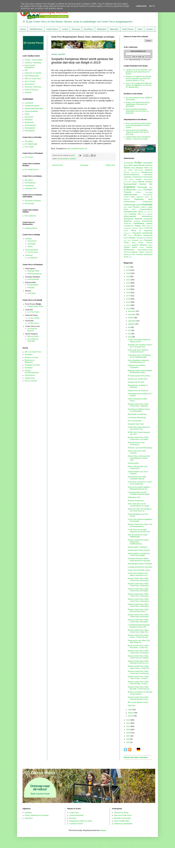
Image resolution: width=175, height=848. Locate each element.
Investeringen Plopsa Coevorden (140, 564)
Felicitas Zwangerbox (136, 501)
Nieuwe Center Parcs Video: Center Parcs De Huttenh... (139, 657)
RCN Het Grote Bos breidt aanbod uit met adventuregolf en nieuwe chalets (138, 125)
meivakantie (147, 219)
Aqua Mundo (139, 165)
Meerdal (138, 219)
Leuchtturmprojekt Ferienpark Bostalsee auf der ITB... (139, 626)
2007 (128, 736)
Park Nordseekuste (34, 274)
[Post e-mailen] (80, 155)
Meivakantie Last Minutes (137, 414)
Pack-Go (149, 226)
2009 (128, 730)
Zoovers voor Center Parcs (138, 379)
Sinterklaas (140, 238)
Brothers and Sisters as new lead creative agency (140, 693)
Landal (65, 29)
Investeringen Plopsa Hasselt (139, 550)
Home (23, 29)
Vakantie (143, 245)
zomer (126, 257)
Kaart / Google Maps (121, 821)
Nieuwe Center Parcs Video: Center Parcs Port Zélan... (138, 621)
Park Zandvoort (30, 216)
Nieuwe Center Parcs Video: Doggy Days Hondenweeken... (138, 542)
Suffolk (141, 240)
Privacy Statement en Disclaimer (37, 815)
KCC (134, 209)
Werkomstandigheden (131, 252)
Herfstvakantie (30, 128)
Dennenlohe (128, 181)
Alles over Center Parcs (123, 815)
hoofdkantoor (147, 202)
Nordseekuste (147, 221)
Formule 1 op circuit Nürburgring (140, 448)
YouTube (139, 254)
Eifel (150, 184)
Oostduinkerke (129, 226)
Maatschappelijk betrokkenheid (138, 216)
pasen (141, 228)
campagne (128, 177)
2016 (128, 299)
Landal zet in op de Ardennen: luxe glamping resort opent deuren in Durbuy (139, 72)
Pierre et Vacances (32, 90)
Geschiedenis (30, 84)
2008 (128, 733)
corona (138, 179)
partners (135, 228)
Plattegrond (127, 233)
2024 (128, 273)
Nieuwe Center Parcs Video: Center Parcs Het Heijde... (138, 590)
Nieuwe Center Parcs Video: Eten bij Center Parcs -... (138, 610)
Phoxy (126, 230)
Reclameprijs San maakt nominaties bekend (137, 478)
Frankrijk (127, 192)
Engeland (129, 186)
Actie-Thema (127, 29)
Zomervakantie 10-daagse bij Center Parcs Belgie (139, 554)
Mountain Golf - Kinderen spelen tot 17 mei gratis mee (140, 346)
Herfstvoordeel (133, 463)
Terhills (30, 247)
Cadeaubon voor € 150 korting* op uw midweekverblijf (139, 356)
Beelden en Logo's (32, 357)
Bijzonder (114, 29)
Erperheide (31, 244)
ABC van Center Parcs (33, 78)
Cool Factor (128, 179)
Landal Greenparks (76, 815)
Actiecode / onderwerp (33, 87)
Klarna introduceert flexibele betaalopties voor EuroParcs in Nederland (137, 111)
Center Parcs (52, 29)
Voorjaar (149, 247)
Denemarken (148, 179)
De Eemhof (29, 157)
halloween (140, 197)
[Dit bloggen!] (87, 155)
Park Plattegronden (32, 76)
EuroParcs (88, 29)
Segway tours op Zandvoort (138, 390)
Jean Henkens (133, 207)
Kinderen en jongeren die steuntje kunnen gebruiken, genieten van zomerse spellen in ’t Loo (138, 78)
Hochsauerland (33, 279)
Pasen (27, 114)
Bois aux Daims (33, 336)
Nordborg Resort (31, 228)
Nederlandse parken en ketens (80, 821)
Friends (138, 192)
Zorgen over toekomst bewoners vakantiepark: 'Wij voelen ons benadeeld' (138, 104)
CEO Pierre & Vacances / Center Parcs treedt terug (140, 483)
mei (129, 334)
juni (129, 330)
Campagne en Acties (32, 365)
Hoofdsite (28, 813)
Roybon (126, 238)
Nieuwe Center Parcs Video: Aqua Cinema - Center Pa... (139, 667)
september (132, 321)
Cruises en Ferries (76, 824)
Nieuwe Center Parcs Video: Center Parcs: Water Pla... (138, 631)
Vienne (150, 245)
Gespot (126, 197)
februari (131, 713)
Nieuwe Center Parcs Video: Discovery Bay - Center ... (138, 683)
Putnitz (130, 235)
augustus (131, 324)
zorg (130, 257)
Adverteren (29, 818)
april (130, 337)
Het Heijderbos (30, 183)
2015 (128, 302)
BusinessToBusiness (131, 175)
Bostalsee (148, 170)
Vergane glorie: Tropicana (137, 547)
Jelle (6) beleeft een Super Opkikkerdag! (138, 536)
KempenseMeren (63, 158)
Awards (127, 168)
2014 (128, 305)
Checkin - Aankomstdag (33, 60)
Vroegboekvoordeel (32, 106)
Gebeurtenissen (131, 194)
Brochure (127, 172)
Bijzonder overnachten (122, 818)
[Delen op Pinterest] (94, 155)
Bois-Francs (139, 170)
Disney (134, 181)
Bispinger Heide (33, 271)
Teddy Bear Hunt (134, 497)
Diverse (141, 181)
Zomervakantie (30, 125)
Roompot (76, 29)
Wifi (26, 70)
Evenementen (130, 190)
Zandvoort (148, 254)
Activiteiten (29, 355)
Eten (150, 187)
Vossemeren (32, 241)
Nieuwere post (57, 165)
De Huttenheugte (31, 144)
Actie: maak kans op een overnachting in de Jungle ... (139, 505)
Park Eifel (30, 288)
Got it (152, 6)
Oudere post (110, 165)
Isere (125, 207)
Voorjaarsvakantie (31, 111)
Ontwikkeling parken (142, 223)
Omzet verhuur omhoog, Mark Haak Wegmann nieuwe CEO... (139, 458)
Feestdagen (148, 190)
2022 (128, 280)
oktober (131, 318)
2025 (128, 270)
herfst (150, 199)
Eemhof (142, 184)
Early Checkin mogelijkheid (30, 66)
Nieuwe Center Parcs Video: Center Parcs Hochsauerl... (139, 579)
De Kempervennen (32, 169)
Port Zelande (29, 203)
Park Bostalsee (33, 285)
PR (125, 235)
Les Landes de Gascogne (32, 340)
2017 (128, 296)
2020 (128, 286)
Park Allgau (31, 293)
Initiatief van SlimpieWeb (123, 824)
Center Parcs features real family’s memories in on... (138, 574)
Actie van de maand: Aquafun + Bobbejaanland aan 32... (139, 488)
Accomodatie (128, 163)
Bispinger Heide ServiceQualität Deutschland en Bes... (140, 371)
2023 (128, 277)
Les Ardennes (32, 258)
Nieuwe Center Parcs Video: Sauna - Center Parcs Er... (138, 636)
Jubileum (143, 207)
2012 (128, 720)
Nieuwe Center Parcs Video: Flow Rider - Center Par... (138, 646)
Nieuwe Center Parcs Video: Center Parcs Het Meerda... (139, 672)
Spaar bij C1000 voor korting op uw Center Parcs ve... (139, 510)
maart (130, 710)
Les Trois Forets (33, 312)
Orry (143, 226)
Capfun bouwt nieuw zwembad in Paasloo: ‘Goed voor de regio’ (138, 138)
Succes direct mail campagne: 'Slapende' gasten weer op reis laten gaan (137, 132)
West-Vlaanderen (31, 250)
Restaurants (147, 235)
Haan (133, 197)
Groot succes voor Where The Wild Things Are (139, 641)
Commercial (137, 177)
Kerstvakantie (30, 131)
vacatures (135, 245)
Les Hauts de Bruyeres (32, 330)
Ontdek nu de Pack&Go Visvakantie (136, 366)
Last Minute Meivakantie (137, 418)
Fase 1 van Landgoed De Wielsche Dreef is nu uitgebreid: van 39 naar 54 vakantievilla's (139, 85)
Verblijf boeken (36, 29)
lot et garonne (147, 214)
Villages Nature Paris (35, 306)
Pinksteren (29, 120)
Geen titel (131, 705)
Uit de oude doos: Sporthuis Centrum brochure (138, 351)
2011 (128, 723)
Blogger (103, 830)
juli (129, 327)
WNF (133, 254)
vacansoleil (127, 245)
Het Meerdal (29, 186)
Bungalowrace (147, 172)
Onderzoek (127, 223)
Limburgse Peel (30, 188)
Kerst (140, 211)
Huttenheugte (129, 205)
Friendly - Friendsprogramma (32, 371)
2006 (128, 739)
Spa (125, 240)
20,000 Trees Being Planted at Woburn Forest (139, 340)
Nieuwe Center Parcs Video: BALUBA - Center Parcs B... (139, 688)
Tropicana (149, 242)
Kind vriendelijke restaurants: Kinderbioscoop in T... (138, 361)
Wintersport (127, 254)
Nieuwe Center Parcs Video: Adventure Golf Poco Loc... (139, 662)
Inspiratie (147, 204)
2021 (128, 283)
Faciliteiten (29, 368)
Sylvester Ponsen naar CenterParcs (136, 443)
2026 (128, 267)
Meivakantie (29, 122)
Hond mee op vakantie (33, 73)
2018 (128, 293)
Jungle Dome (30, 378)
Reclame (138, 235)
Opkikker (138, 226)
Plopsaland (136, 233)
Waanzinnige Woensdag (34, 108)
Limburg (28, 239)
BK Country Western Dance (138, 702)
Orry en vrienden (31, 381)
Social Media (148, 238)
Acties (138, 162)
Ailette (126, 165)
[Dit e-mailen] (84, 155)
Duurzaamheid (130, 184)
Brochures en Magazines (30, 361)
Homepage (84, 165)
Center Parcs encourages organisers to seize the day (139, 530)
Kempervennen (130, 211)
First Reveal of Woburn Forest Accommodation (139, 410)
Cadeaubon (148, 175)
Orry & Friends (30, 81)
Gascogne (148, 192)
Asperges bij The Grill (136, 382)
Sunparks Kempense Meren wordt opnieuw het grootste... (139, 559)
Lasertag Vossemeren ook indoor (140, 567)
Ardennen (29, 255)
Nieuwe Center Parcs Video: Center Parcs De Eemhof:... (139, 652)
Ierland (138, 205)
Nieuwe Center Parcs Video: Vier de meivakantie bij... (140, 525)
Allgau (130, 165)
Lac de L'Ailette (33, 318)
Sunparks (73, 158)
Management (129, 219)
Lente (125, 214)
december (132, 311)
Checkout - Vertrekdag (33, 63)
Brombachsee (135, 172)
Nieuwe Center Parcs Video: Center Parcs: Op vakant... (138, 438)
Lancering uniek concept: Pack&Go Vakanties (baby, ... (139, 493)
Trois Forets (137, 243)
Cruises (149, 29)
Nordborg (137, 221)
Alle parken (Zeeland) (33, 201)
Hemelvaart (29, 117)
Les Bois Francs (33, 323)
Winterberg (148, 252)
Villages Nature (130, 247)
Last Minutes (148, 212)
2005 (128, 742)
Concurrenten (147, 177)
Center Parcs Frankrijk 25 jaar (139, 570)
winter (141, 252)
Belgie (133, 168)
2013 (128, 309)
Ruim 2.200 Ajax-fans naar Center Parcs (138, 467)
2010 (128, 726)
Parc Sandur (29, 147)
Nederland (101, 29)
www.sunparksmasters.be (77, 149)
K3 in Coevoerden (134, 421)
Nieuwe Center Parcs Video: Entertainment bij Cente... (138, 698)
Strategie (135, 240)
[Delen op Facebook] (92, 155)
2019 (128, 289)
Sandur (132, 238)
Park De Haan (32, 252)
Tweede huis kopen (121, 813)
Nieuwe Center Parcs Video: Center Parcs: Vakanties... (138, 405)
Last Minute (29, 103)
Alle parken (29, 141)
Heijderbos (139, 199)
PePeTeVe (148, 228)
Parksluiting (127, 228)
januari (131, 716)
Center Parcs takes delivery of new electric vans (139, 428)
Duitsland (148, 182)
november (132, 314)
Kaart (140, 29)
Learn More (141, 6)
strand (129, 240)
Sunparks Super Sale (136, 424)
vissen (141, 247)
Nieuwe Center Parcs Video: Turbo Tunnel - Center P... (138, 677)
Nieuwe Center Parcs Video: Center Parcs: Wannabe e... (139, 585)
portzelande (147, 233)
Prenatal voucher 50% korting (139, 376)
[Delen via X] (89, 155)
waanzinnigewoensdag (144, 250)
